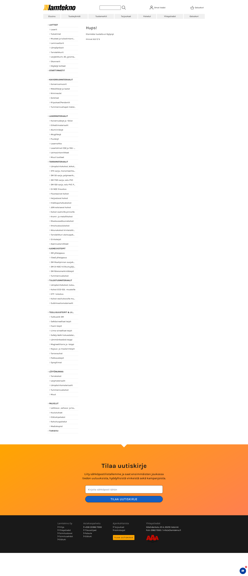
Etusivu (52, 16)
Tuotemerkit (101, 16)
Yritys (61, 527)
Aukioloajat (119, 530)
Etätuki (62, 539)
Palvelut (147, 16)
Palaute (88, 533)
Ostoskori (194, 16)
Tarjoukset (126, 16)
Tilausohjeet (90, 530)
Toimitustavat (65, 533)
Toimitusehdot (66, 536)
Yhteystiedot (170, 16)
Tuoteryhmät (74, 16)
